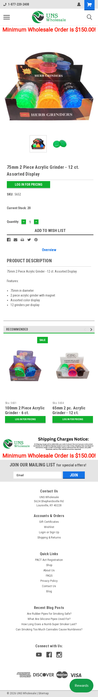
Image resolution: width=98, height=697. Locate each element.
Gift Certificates (49, 521)
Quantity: (13, 222)
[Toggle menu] (6, 17)
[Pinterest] (36, 240)
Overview (49, 250)
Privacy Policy (49, 581)
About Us (49, 570)
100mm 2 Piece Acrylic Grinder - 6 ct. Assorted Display (25, 413)
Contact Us (49, 586)
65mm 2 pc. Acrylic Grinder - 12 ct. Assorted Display (69, 413)
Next (91, 86)
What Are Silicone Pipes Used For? (49, 619)
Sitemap (43, 693)
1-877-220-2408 (18, 4)
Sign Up (54, 532)
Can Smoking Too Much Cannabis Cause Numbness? (49, 629)
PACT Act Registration (49, 560)
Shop (49, 565)
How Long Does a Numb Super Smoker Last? (49, 624)
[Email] (15, 240)
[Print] (22, 240)
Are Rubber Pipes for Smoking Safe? (49, 613)
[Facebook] (8, 240)
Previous (6, 86)
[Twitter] (29, 240)
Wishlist (49, 527)
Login (42, 532)
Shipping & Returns (49, 537)
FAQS (49, 575)
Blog (49, 591)
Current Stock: (19, 208)
